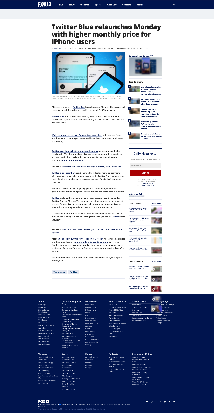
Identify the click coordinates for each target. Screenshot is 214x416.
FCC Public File (43, 339)
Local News (89, 305)
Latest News (135, 203)
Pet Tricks (112, 313)
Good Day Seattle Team (117, 307)
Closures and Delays (45, 368)
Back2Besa (113, 336)
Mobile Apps (42, 307)
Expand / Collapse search (174, 4)
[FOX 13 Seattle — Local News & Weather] (45, 4)
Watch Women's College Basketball (141, 378)
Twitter (56, 198)
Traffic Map (42, 360)
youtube (147, 401)
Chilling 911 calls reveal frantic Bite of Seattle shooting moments (151, 101)
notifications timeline (72, 160)
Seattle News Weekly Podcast (116, 358)
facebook (156, 401)
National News (90, 310)
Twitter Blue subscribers (64, 173)
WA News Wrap (91, 307)
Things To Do (114, 318)
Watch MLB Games (139, 364)
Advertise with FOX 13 (46, 333)
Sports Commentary (69, 381)
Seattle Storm (67, 365)
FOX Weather (43, 383)
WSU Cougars (67, 376)
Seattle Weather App (45, 362)
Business (88, 362)
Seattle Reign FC (68, 370)
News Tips (42, 305)
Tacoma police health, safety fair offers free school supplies (139, 220)
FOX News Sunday (92, 342)
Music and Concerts (92, 323)
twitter (169, 401)
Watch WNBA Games (140, 382)
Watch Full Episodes (163, 307)
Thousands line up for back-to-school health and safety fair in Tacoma (138, 278)
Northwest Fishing (68, 389)
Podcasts (113, 354)
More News (91, 301)
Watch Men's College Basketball (139, 373)
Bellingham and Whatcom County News (71, 330)
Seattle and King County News (70, 311)
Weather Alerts (43, 365)
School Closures (114, 326)
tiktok (160, 401)
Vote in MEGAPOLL (116, 310)
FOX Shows (42, 323)
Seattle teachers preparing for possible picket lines (138, 287)
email (174, 401)
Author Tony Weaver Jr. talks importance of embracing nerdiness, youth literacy (139, 308)
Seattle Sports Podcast (117, 362)
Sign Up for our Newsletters (43, 311)
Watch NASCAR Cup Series (141, 367)
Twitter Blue (79, 107)
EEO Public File (43, 341)
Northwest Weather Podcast (116, 365)
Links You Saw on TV (45, 317)
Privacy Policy (148, 183)
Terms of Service (147, 185)
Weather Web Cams (45, 357)
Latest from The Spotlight (165, 305)
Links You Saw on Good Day (117, 332)
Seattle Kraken (67, 368)
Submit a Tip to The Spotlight (163, 322)
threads (165, 401)
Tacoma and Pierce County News (71, 316)
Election (88, 315)
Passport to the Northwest (142, 318)
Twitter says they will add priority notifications (75, 151)
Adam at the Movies (116, 315)
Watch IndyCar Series (140, 370)
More (139, 4)
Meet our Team (44, 315)
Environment (89, 334)
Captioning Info (43, 336)
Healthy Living (90, 331)
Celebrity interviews (139, 321)
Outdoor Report (114, 329)
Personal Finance (91, 357)
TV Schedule (42, 320)
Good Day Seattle (118, 301)
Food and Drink (90, 321)
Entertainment (90, 318)
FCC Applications (44, 344)
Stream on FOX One (142, 354)
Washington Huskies (69, 373)
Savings (88, 368)
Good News (89, 337)
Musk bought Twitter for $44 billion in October (80, 238)
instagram (151, 401)
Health (87, 329)
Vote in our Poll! (136, 194)
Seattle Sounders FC (69, 362)
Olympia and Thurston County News (70, 325)
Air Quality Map (43, 370)
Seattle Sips (136, 315)
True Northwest (114, 321)
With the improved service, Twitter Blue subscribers (77, 135)
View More (156, 203)
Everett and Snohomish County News (70, 320)
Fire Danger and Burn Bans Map (48, 377)
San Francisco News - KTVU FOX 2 (69, 337)
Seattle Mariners (68, 360)
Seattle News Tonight (69, 307)
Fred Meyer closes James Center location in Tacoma (138, 249)
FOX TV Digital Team (70, 48)
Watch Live (113, 305)
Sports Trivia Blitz (68, 384)
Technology (82, 48)
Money (88, 354)
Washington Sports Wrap (71, 378)
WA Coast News (68, 333)
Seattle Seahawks (68, 357)
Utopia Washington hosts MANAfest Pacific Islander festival (138, 210)
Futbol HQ (65, 387)
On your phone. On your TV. (141, 56)
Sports (65, 354)
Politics (87, 313)
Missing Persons (162, 315)
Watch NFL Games (139, 357)
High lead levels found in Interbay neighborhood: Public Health (138, 240)
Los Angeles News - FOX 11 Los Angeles (71, 342)
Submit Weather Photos (117, 323)
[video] (156, 269)
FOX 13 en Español (92, 339)
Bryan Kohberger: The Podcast (117, 370)
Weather (42, 354)
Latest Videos (136, 261)
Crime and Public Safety (164, 313)
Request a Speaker (45, 331)
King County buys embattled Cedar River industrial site (139, 267)
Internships (42, 328)
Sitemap (88, 345)
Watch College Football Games (140, 361)
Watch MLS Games (139, 385)
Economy (88, 365)
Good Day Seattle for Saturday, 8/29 (136, 297)
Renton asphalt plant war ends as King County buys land (138, 230)
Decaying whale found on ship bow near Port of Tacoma (151, 136)
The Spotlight (162, 301)
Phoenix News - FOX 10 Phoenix (70, 346)
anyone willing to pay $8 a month (91, 242)
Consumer (89, 326)
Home (41, 301)
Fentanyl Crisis (161, 318)
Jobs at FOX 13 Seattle (46, 325)
